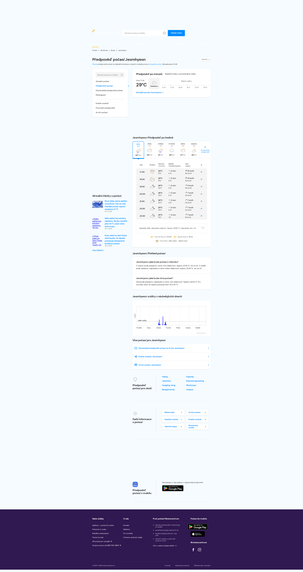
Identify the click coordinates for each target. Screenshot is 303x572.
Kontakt (126, 525)
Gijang (165, 377)
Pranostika (164, 241)
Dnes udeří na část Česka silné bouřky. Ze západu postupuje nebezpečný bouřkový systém (116, 239)
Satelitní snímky (171, 419)
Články (159, 43)
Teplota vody (182, 43)
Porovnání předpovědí (105, 108)
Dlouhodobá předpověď (205, 151)
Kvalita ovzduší (102, 103)
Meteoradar (170, 412)
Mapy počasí (137, 43)
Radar (115, 43)
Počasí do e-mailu (99, 529)
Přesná (95, 64)
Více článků (97, 250)
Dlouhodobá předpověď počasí (109, 90)
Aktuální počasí (102, 81)
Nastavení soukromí (182, 566)
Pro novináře (128, 533)
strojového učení (155, 64)
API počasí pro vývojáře (101, 541)
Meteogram (101, 95)
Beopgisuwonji (168, 389)
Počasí (95, 43)
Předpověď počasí (104, 86)
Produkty (206, 43)
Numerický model (193, 426)
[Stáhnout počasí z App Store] (172, 488)
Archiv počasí (102, 112)
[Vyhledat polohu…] (164, 33)
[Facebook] (193, 552)
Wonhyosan (191, 385)
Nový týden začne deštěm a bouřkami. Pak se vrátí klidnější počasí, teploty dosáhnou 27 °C (116, 205)
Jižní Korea (104, 50)
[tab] (138, 150)
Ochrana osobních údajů (132, 537)
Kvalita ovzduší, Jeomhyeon (150, 356)
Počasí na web (97, 537)
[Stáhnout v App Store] (198, 534)
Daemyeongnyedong (195, 381)
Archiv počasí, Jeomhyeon (149, 365)
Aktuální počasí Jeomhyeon (149, 92)
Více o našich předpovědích (163, 546)
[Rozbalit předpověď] (201, 165)
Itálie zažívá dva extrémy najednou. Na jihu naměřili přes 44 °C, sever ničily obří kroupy (116, 222)
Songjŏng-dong (168, 385)
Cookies (168, 566)
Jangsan (189, 389)
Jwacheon (166, 381)
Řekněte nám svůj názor (202, 566)
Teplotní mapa (171, 426)
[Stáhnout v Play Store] (198, 526)
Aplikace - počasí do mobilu (103, 525)
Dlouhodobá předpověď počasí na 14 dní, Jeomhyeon (161, 348)
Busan (113, 50)
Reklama (126, 529)
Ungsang (190, 377)
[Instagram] (199, 552)
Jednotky (204, 59)
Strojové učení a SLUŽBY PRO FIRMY (105, 545)
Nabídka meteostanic (100, 533)
